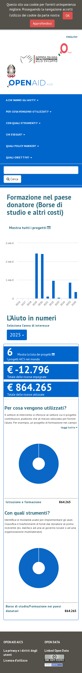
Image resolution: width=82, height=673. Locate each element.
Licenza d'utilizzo (15, 660)
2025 (16, 334)
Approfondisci (42, 23)
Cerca (14, 179)
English (71, 37)
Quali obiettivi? (18, 157)
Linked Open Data (56, 651)
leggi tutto (68, 427)
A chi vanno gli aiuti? (21, 100)
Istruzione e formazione (23, 502)
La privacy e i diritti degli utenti (20, 653)
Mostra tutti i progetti (28, 227)
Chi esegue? (14, 134)
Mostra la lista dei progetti (35, 354)
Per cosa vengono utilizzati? (27, 111)
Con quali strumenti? (22, 123)
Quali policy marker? (21, 146)
